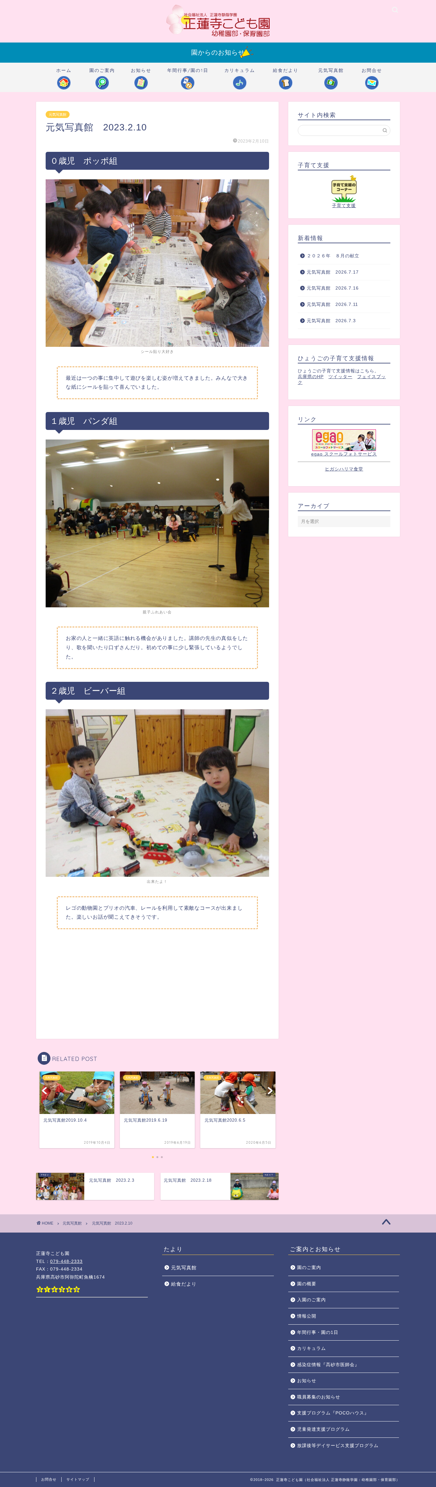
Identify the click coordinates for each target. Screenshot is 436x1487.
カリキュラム (239, 70)
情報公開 (306, 1316)
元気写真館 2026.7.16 (335, 288)
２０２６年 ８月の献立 (333, 255)
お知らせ (141, 70)
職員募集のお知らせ (318, 1397)
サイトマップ (77, 1479)
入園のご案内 (311, 1299)
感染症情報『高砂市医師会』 (328, 1364)
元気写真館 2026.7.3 (331, 320)
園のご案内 (102, 70)
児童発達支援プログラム (323, 1429)
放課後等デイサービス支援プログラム (338, 1445)
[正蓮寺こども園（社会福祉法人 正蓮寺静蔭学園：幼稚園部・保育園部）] (218, 36)
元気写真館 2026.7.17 (333, 272)
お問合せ (372, 70)
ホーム (63, 70)
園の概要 (306, 1283)
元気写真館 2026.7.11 (332, 304)
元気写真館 (331, 70)
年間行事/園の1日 (187, 70)
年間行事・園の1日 (317, 1332)
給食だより (285, 70)
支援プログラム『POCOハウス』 (333, 1413)
